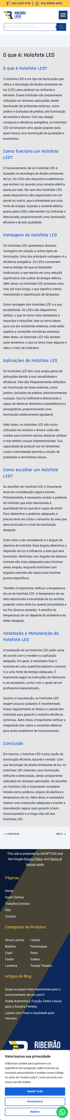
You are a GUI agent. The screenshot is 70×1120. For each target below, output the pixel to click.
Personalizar (35, 1101)
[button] (63, 15)
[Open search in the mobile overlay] (35, 27)
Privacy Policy (33, 859)
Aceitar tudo (35, 1091)
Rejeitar (35, 1112)
